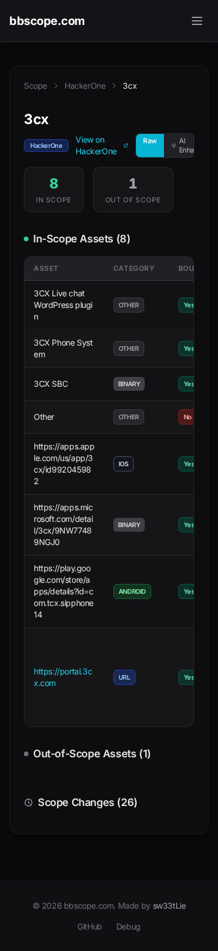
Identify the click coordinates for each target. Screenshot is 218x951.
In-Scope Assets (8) (81, 239)
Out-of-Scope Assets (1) (92, 753)
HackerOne (85, 85)
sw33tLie (169, 905)
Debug (128, 926)
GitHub (89, 926)
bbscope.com (47, 21)
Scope (35, 85)
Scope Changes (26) (88, 802)
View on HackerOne (96, 145)
